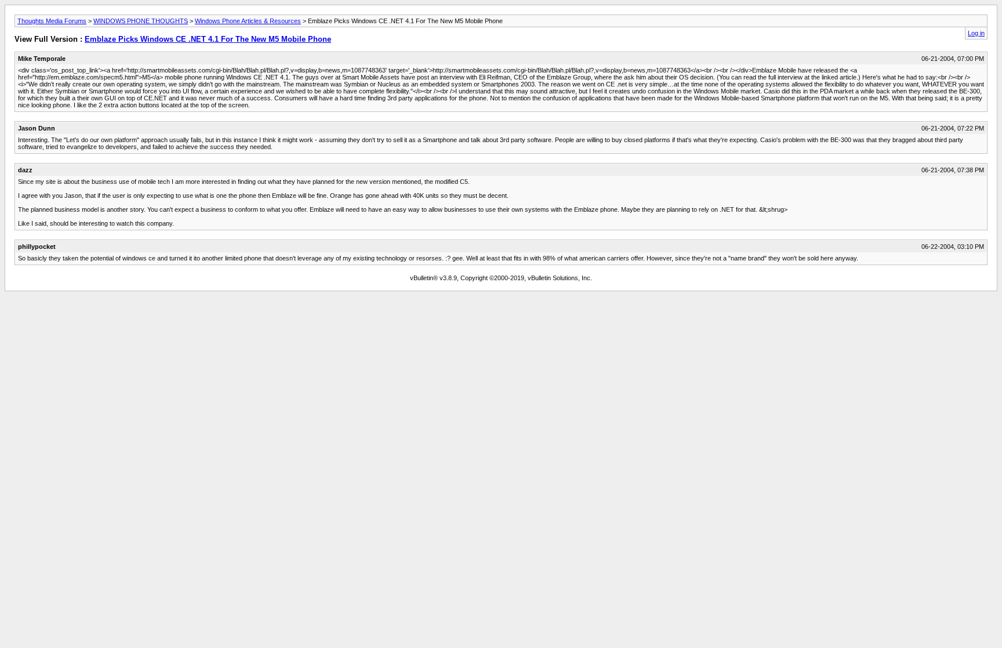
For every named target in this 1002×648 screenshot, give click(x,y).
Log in (976, 33)
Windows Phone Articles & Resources (248, 20)
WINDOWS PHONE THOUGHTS (140, 20)
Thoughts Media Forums (51, 20)
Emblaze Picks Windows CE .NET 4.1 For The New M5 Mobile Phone (208, 39)
